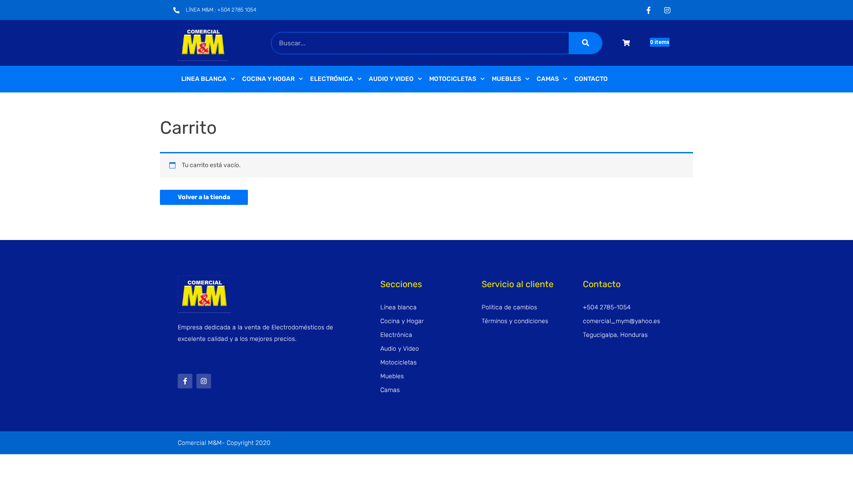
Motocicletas (452, 79)
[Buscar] (585, 43)
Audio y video (391, 79)
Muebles (506, 79)
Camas (548, 79)
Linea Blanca (204, 79)
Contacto (591, 79)
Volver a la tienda (204, 197)
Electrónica (331, 79)
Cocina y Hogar (268, 79)
